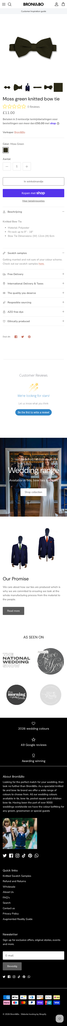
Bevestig (12, 966)
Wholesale (9, 886)
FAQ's (6, 897)
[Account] (55, 4)
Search (7, 903)
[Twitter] (5, 856)
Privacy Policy (11, 913)
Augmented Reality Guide (17, 919)
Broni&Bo (19, 132)
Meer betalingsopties (33, 201)
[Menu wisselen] (4, 4)
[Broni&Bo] (33, 4)
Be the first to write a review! (33, 412)
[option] (33, 47)
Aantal (7, 159)
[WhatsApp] (36, 856)
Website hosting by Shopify (33, 1014)
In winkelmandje (33, 181)
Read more (13, 611)
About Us (8, 892)
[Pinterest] (30, 856)
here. (41, 263)
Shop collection (33, 492)
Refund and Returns (14, 881)
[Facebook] (11, 856)
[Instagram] (17, 856)
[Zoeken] (11, 4)
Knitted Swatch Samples (17, 876)
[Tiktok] (24, 856)
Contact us (9, 908)
